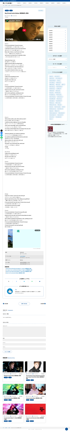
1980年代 (41, 3)
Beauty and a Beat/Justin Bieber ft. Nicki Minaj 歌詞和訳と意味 (18, 271)
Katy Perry (59, 98)
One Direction (57, 106)
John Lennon (60, 96)
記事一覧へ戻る (24, 303)
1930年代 (50, 30)
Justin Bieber (22, 256)
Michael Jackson (53, 104)
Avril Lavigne (52, 82)
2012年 (11, 10)
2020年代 (64, 3)
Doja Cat (58, 90)
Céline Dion (52, 90)
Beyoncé (59, 82)
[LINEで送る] (32, 281)
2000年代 (52, 3)
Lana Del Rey (59, 100)
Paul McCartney (53, 108)
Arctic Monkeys (59, 78)
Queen (51, 110)
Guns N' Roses (52, 96)
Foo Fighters (52, 94)
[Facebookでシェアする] (16, 281)
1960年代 (30, 3)
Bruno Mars (52, 86)
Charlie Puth (52, 88)
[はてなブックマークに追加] (24, 281)
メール (4, 342)
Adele (51, 76)
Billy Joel (58, 84)
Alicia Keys (52, 78)
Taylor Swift (60, 114)
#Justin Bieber (41, 10)
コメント (5, 325)
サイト (4, 346)
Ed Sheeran (58, 92)
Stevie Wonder (53, 114)
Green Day (59, 94)
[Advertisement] (24, 107)
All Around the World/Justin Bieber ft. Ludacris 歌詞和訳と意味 (18, 268)
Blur (63, 84)
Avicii (59, 80)
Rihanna (57, 110)
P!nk (64, 106)
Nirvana (59, 104)
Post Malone (60, 108)
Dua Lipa (51, 92)
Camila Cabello (59, 86)
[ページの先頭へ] (66, 429)
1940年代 (18, 3)
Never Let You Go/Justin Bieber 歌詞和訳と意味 (15, 273)
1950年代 (24, 3)
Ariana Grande (52, 80)
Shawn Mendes (61, 112)
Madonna (52, 102)
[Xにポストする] (9, 281)
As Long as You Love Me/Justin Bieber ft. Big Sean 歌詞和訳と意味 (19, 270)
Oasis (51, 106)
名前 (3, 338)
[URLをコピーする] (40, 281)
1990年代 (47, 3)
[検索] (66, 67)
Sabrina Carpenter (53, 112)
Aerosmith (57, 76)
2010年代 (58, 3)
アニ (16, 289)
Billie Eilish (52, 84)
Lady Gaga (52, 100)
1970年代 (35, 3)
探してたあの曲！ (8, 3)
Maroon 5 (58, 102)
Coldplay (59, 88)
